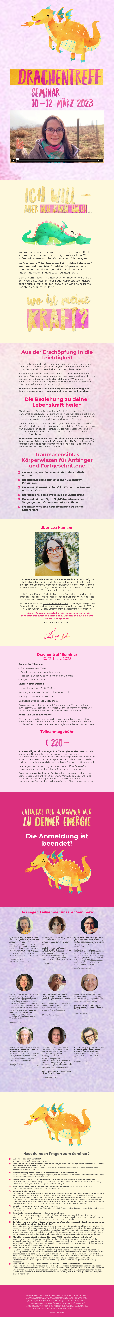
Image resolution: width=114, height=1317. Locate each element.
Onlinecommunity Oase (55, 603)
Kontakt (52, 1312)
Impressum (60, 1312)
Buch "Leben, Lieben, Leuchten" (43, 608)
